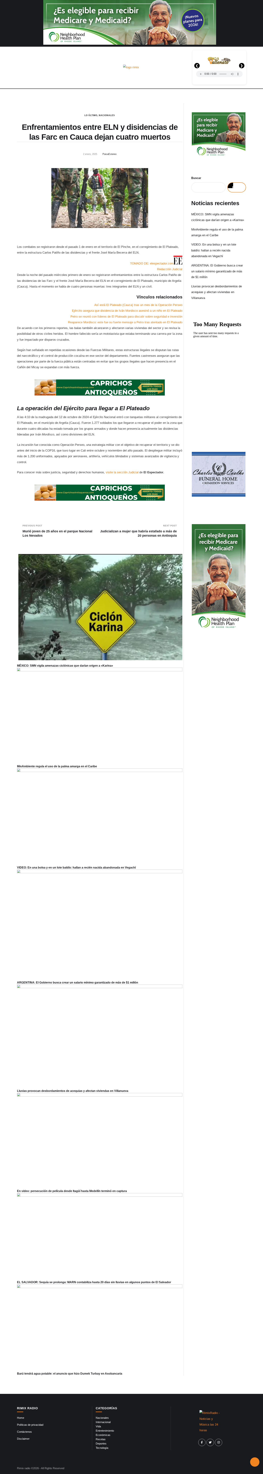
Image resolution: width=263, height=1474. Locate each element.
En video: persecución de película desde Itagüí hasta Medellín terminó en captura (72, 1191)
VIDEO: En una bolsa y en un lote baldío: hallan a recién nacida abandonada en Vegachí (76, 867)
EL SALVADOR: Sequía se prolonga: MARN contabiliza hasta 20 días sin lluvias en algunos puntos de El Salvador (94, 1282)
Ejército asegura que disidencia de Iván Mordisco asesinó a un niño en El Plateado (127, 310)
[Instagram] (218, 1442)
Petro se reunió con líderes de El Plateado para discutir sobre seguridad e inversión (126, 316)
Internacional (103, 1422)
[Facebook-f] (202, 1442)
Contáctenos (24, 1431)
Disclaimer (23, 1438)
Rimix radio (23, 1468)
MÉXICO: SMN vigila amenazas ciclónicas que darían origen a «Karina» (65, 665)
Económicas (103, 1434)
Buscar (196, 178)
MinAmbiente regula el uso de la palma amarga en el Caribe (57, 766)
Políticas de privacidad (30, 1424)
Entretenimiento (105, 1430)
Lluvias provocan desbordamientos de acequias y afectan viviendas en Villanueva (72, 1090)
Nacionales (107, 115)
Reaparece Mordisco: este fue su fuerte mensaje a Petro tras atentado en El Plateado (125, 322)
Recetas (101, 1439)
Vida (98, 1426)
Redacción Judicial (169, 269)
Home (20, 1417)
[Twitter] (210, 1442)
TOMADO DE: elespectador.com (152, 263)
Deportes (101, 1443)
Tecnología (102, 1447)
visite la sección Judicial (122, 472)
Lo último (90, 115)
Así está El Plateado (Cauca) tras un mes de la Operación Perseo (138, 305)
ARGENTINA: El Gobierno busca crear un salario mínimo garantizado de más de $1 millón (77, 982)
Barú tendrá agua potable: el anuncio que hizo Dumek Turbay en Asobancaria (69, 1373)
